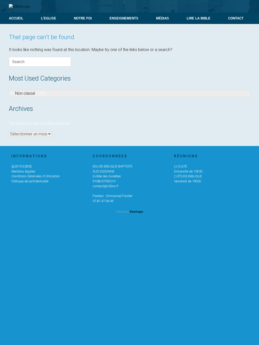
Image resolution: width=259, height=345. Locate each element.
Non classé (25, 93)
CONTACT (236, 18)
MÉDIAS (162, 18)
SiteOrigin (136, 211)
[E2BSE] (19, 6)
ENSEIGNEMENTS (124, 18)
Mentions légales (23, 171)
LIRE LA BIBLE (198, 18)
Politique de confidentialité (29, 181)
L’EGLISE (48, 18)
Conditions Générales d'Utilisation (35, 176)
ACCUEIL (16, 18)
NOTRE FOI (83, 18)
